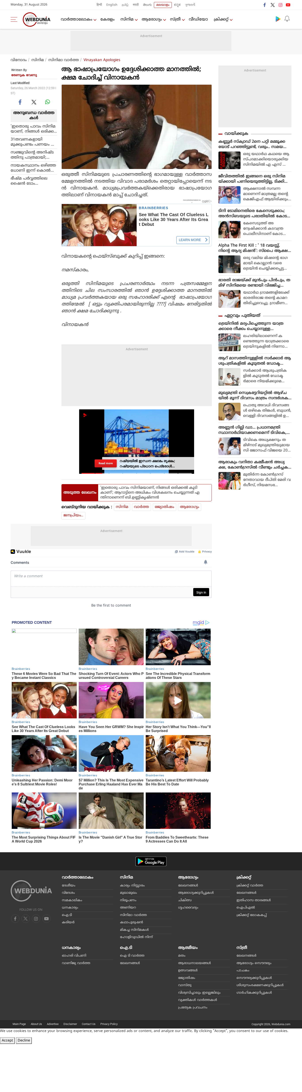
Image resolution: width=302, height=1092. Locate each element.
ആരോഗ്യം (152, 19)
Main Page (19, 1024)
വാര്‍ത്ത (141, 507)
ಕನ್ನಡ (177, 5)
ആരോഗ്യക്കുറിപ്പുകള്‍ (196, 893)
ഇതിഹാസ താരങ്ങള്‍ (254, 900)
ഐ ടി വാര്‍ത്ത (132, 956)
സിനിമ (127, 19)
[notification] (287, 18)
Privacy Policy (109, 1024)
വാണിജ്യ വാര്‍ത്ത (76, 963)
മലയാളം (162, 5)
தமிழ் (125, 5)
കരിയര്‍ (68, 922)
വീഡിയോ (198, 19)
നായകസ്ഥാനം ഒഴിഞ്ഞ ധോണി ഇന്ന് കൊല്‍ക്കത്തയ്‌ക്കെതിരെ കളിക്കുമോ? (34, 168)
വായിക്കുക (236, 133)
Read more (106, 463)
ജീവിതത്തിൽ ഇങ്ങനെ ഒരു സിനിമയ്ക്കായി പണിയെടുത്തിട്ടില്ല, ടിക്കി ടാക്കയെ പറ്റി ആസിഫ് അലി (251, 179)
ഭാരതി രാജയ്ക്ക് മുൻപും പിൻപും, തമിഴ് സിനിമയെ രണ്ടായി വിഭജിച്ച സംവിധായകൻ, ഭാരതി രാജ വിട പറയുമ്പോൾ (254, 283)
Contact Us (89, 1024)
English (111, 5)
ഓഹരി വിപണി (74, 956)
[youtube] (288, 5)
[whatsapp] (48, 102)
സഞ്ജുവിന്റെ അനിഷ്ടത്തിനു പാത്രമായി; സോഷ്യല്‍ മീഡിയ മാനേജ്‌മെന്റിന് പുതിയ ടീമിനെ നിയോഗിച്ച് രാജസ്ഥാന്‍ (33, 155)
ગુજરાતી (190, 5)
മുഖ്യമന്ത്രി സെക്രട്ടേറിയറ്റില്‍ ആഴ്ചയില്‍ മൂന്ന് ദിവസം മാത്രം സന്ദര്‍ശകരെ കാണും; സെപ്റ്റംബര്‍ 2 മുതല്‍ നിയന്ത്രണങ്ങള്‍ (253, 395)
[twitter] (272, 5)
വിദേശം (68, 893)
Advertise (53, 1024)
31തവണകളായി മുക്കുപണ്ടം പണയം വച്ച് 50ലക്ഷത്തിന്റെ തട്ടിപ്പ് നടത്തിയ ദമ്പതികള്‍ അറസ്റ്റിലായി (33, 142)
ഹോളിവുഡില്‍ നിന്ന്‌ (136, 937)
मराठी (136, 5)
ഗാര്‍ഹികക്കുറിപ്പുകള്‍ (254, 993)
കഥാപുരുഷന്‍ (131, 922)
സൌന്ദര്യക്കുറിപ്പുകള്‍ (254, 978)
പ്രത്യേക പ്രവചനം (192, 1008)
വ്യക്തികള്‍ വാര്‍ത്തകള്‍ (197, 1000)
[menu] (15, 19)
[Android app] (151, 861)
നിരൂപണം (128, 900)
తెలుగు (147, 5)
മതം (181, 956)
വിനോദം (19, 60)
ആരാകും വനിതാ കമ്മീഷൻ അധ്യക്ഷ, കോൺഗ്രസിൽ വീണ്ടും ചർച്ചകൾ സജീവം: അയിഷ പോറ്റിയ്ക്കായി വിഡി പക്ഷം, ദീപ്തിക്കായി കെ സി (253, 465)
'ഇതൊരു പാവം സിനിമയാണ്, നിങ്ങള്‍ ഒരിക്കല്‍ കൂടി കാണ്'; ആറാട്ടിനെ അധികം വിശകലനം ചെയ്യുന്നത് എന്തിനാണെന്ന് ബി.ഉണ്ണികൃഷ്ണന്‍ (34, 129)
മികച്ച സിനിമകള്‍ (134, 930)
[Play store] (278, 18)
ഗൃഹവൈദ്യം (188, 908)
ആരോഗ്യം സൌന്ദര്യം (254, 963)
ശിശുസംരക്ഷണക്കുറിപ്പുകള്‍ (260, 985)
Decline (24, 1040)
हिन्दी (99, 5)
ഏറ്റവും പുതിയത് (242, 315)
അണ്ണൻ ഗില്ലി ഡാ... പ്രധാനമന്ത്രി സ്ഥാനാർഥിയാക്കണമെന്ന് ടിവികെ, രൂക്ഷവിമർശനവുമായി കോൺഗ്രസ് (253, 430)
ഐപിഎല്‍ (246, 908)
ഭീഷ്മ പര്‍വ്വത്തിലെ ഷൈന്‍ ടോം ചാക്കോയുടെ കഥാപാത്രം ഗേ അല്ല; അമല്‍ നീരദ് (33, 181)
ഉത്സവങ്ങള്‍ (188, 970)
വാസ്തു (184, 985)
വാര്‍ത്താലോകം (76, 19)
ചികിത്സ (185, 900)
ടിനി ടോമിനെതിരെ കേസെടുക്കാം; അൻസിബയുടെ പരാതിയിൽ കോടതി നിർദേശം (252, 213)
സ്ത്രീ (175, 19)
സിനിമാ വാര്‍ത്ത (63, 60)
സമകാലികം (72, 900)
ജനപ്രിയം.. (73, 515)
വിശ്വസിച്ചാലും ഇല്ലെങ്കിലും (199, 993)
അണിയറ (128, 908)
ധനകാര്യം (70, 908)
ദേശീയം (68, 886)
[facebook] (265, 5)
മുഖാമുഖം (128, 893)
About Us (36, 1024)
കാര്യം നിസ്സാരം (132, 886)
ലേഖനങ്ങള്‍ (188, 886)
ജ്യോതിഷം (164, 507)
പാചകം (243, 970)
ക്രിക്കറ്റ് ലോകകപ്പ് (252, 915)
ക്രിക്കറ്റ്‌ (221, 19)
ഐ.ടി (67, 915)
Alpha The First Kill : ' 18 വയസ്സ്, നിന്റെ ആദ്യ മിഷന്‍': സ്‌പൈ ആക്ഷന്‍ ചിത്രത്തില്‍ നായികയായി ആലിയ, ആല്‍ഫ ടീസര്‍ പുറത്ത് (254, 248)
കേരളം (107, 19)
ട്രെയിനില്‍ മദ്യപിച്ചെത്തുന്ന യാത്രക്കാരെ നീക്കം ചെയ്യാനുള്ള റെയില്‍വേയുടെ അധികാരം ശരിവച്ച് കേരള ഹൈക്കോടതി (254, 326)
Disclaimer (70, 1024)
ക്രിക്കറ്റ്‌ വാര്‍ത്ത (250, 886)
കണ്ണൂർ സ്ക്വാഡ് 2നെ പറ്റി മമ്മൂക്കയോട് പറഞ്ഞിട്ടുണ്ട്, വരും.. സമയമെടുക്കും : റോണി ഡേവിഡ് (251, 144)
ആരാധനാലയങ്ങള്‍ (194, 963)
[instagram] (280, 5)
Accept (7, 1040)
